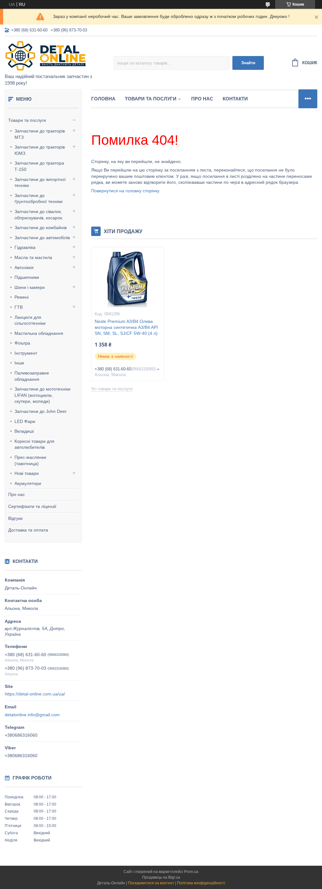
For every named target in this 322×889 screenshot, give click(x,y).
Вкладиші (24, 431)
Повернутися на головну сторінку (125, 190)
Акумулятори (27, 483)
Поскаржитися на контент (151, 883)
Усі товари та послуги (111, 388)
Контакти (235, 98)
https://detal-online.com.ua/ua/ (35, 693)
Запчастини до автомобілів (42, 237)
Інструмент (25, 353)
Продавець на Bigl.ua (161, 877)
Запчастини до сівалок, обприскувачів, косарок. (38, 214)
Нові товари (26, 473)
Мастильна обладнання (38, 333)
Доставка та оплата (28, 529)
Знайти (248, 62)
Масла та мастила (33, 257)
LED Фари (24, 421)
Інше (19, 362)
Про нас (16, 494)
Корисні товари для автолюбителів (34, 444)
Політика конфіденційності (201, 883)
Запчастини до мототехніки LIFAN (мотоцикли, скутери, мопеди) (42, 395)
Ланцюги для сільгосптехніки (30, 320)
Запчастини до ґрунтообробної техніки (38, 198)
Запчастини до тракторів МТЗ (39, 134)
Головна (103, 98)
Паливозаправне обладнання (31, 376)
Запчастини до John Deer (40, 411)
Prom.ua (191, 871)
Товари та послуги (27, 120)
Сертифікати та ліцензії (32, 506)
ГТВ (18, 307)
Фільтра (22, 343)
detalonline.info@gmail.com (32, 714)
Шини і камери (29, 287)
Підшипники (26, 277)
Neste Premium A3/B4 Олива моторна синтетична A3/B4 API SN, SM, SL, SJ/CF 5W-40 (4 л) (126, 327)
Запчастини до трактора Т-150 (39, 166)
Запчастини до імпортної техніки (40, 182)
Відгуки (15, 518)
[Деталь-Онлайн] (59, 55)
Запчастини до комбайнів (40, 227)
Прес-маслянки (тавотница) (30, 460)
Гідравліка (25, 247)
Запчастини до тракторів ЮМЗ (39, 150)
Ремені (21, 297)
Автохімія (24, 267)
